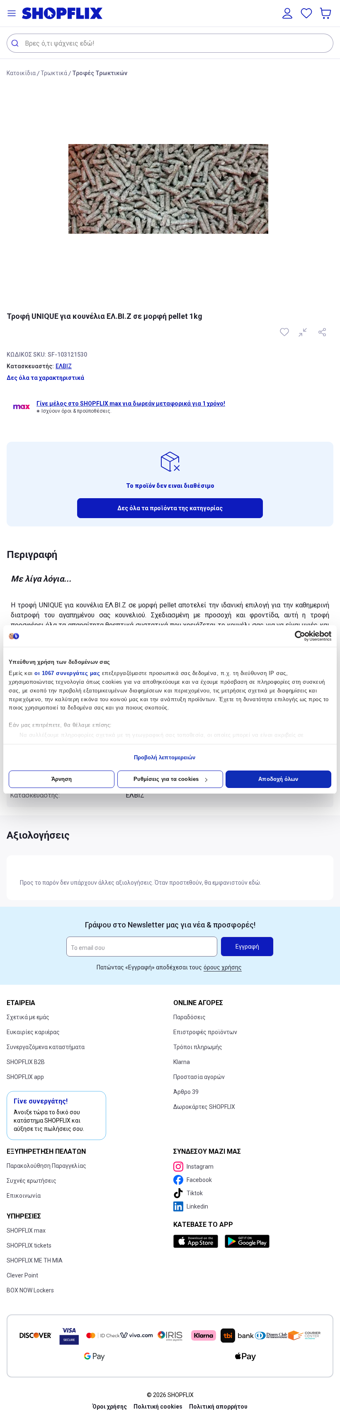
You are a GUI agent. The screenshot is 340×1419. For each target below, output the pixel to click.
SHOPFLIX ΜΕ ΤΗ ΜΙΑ (35, 1260)
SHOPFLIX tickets (29, 1245)
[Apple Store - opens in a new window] (197, 1241)
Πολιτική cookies (158, 1406)
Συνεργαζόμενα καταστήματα (46, 1047)
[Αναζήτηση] (16, 43)
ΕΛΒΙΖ (64, 366)
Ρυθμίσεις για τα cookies (166, 779)
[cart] (326, 13)
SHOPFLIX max (26, 1230)
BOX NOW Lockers (30, 1290)
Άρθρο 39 (186, 1092)
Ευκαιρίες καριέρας (33, 1032)
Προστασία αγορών (199, 1077)
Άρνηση (61, 779)
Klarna (181, 1062)
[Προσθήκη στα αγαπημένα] (285, 332)
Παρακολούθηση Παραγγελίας (46, 1165)
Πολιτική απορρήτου (218, 1406)
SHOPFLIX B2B (26, 1062)
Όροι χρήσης (109, 1406)
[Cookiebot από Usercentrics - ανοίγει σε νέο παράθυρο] (295, 636)
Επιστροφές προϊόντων (205, 1032)
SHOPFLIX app (25, 1077)
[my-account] (287, 13)
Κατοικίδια (21, 73)
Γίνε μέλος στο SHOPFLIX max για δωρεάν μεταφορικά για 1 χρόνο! (130, 403)
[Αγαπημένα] (306, 13)
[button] (12, 13)
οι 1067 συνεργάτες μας (67, 673)
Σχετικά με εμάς (28, 1017)
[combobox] (170, 43)
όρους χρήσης (223, 967)
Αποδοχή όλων (278, 779)
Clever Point (22, 1275)
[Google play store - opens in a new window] (247, 1241)
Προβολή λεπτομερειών (165, 757)
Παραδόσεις (189, 1017)
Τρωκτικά (54, 73)
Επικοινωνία (24, 1195)
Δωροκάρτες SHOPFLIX (204, 1106)
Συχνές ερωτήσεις (31, 1180)
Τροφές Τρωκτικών (99, 73)
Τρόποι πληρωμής (197, 1047)
